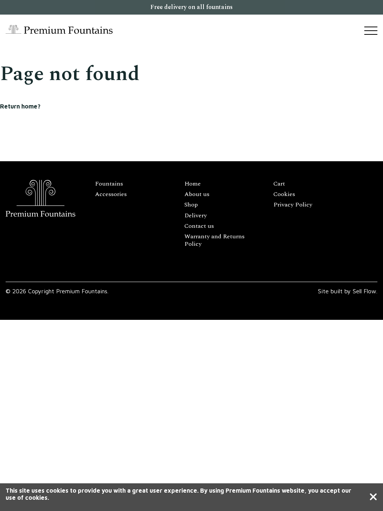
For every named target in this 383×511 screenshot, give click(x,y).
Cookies (284, 194)
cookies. (37, 497)
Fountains (109, 183)
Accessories (111, 194)
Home (192, 183)
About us (196, 194)
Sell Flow (364, 291)
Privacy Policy (292, 204)
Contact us (199, 225)
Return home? (20, 106)
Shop (191, 204)
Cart (279, 183)
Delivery (195, 215)
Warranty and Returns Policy (214, 240)
